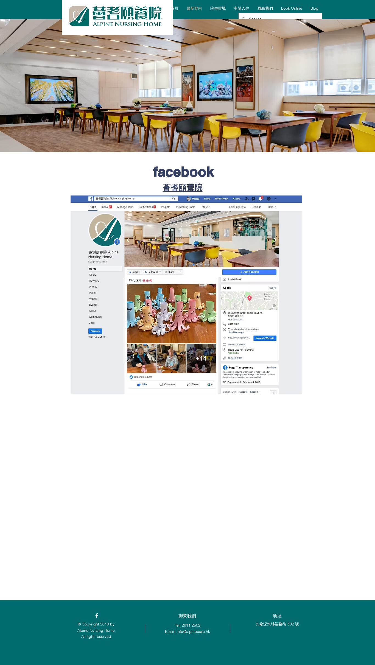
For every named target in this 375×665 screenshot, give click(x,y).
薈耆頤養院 (183, 187)
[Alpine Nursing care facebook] (97, 616)
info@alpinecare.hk (193, 631)
